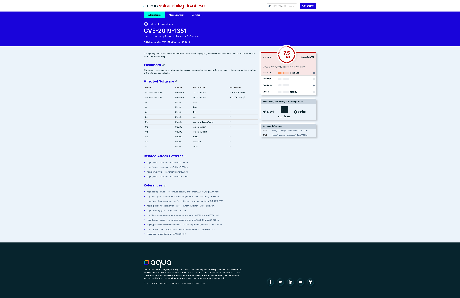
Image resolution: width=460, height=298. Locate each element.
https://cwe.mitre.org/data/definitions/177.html (167, 167)
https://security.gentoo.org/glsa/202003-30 (166, 210)
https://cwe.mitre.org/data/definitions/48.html (167, 172)
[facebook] (271, 283)
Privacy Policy (187, 283)
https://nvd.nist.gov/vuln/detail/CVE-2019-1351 (290, 131)
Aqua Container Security (157, 264)
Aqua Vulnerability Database (174, 6)
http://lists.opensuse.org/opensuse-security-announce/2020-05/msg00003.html (183, 196)
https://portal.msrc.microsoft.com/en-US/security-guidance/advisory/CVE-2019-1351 (185, 201)
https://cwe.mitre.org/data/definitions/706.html (290, 135)
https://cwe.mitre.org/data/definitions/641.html (167, 176)
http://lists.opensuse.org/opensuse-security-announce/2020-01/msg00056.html (183, 192)
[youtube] (301, 283)
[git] (311, 283)
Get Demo (308, 5)
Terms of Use (200, 283)
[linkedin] (291, 283)
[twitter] (281, 283)
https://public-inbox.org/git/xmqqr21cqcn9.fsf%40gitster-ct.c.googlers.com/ (181, 206)
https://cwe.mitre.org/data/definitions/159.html (167, 162)
